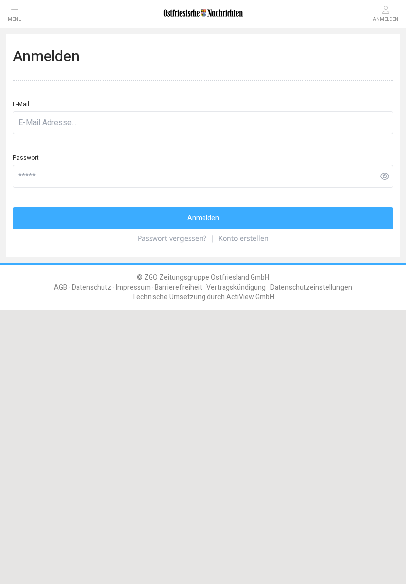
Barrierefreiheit (178, 287)
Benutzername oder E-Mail (46, 348)
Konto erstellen (243, 238)
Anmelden (203, 218)
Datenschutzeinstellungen (311, 287)
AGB (60, 287)
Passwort (26, 158)
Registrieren (302, 323)
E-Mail (21, 104)
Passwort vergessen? (172, 238)
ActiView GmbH (250, 297)
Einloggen (98, 323)
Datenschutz (91, 287)
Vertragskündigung (236, 287)
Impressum (133, 287)
